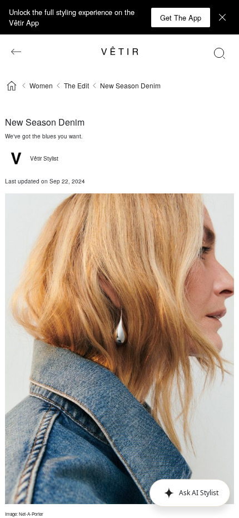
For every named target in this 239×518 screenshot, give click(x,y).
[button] (190, 493)
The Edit (76, 85)
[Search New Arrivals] (219, 53)
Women (41, 85)
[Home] (11, 85)
